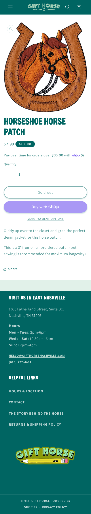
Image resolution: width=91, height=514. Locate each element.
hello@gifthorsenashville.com (37, 356)
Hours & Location (26, 391)
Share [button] (12, 269)
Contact (17, 402)
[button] (10, 7)
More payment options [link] (45, 219)
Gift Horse (40, 501)
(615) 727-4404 (20, 362)
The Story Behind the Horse (36, 413)
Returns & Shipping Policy (35, 424)
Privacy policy (54, 507)
